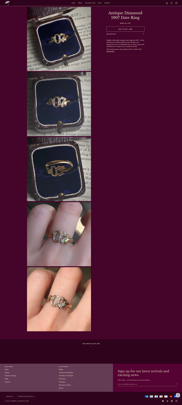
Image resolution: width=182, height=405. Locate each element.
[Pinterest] (172, 401)
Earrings (62, 382)
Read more (110, 51)
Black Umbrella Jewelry (15, 401)
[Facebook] (163, 401)
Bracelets (62, 379)
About (7, 372)
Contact (7, 382)
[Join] (175, 383)
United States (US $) (25, 396)
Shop (7, 369)
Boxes (61, 388)
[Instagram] (176, 401)
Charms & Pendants (66, 372)
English (9, 396)
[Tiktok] (167, 401)
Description (111, 34)
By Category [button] (63, 366)
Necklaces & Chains (66, 376)
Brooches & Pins (65, 385)
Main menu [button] (9, 366)
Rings (61, 369)
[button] (73, 3)
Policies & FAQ (10, 376)
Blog (6, 379)
